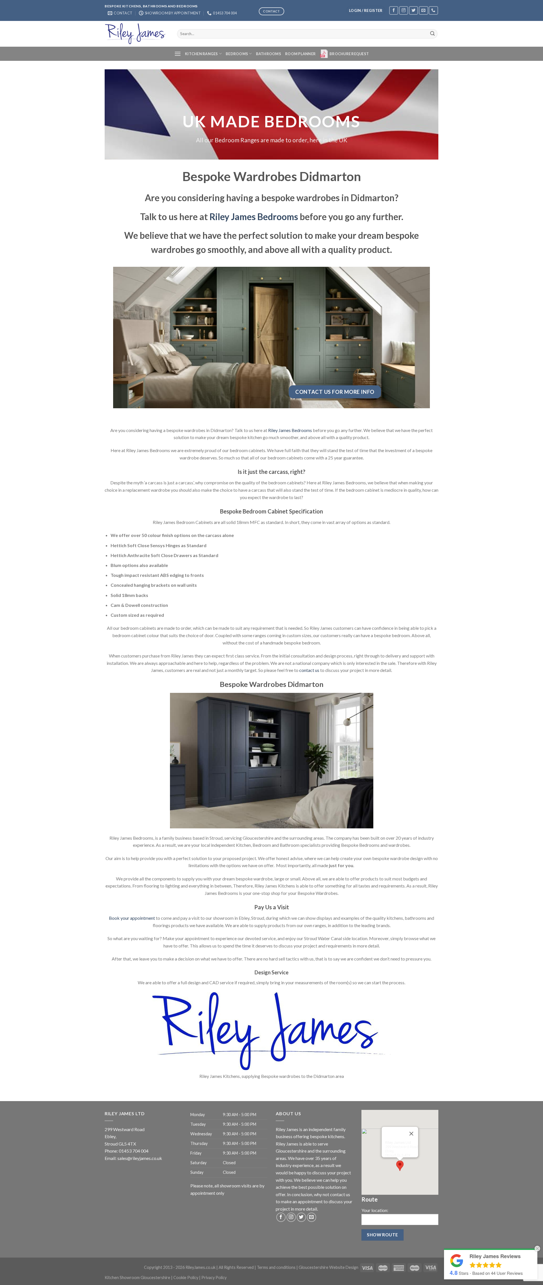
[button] (400, 1166)
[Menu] (177, 54)
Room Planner (300, 53)
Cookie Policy (185, 1277)
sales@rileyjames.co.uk (139, 1158)
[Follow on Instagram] (403, 10)
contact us (309, 670)
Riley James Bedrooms (254, 216)
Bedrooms (237, 53)
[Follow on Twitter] (413, 10)
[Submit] (432, 33)
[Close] (411, 1133)
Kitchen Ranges (201, 53)
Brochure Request (349, 53)
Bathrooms (268, 53)
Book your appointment (132, 918)
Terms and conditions (276, 1267)
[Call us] (433, 10)
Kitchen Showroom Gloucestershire (137, 1277)
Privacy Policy (214, 1277)
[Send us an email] (423, 10)
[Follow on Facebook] (393, 10)
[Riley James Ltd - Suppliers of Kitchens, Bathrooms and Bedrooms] (137, 34)
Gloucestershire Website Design (328, 1267)
